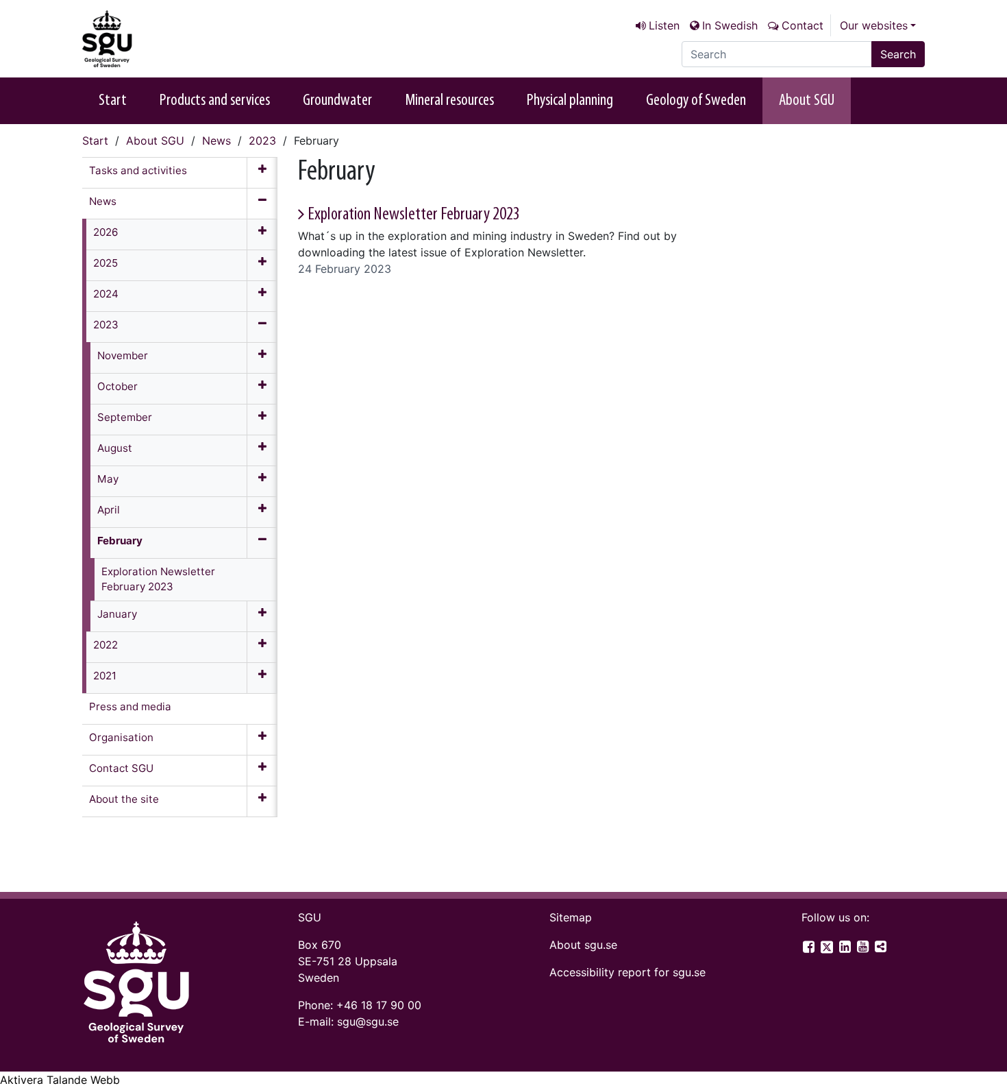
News (216, 140)
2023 (262, 140)
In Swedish (730, 25)
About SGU (806, 101)
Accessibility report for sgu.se (627, 972)
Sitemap (570, 917)
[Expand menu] (262, 173)
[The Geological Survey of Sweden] (150, 38)
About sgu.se (583, 945)
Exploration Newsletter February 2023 (414, 215)
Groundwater (337, 101)
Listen (664, 25)
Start (113, 101)
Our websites (874, 25)
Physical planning (570, 101)
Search (898, 54)
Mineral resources (449, 101)
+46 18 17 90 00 (378, 1005)
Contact (802, 25)
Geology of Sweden (696, 101)
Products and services (215, 101)
